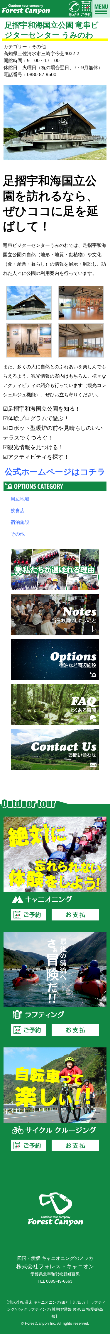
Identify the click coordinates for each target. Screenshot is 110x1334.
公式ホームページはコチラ (55, 471)
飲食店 (18, 510)
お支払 (75, 914)
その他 (18, 533)
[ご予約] (86, 9)
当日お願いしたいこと (55, 614)
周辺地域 (20, 498)
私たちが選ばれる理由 (55, 569)
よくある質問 (55, 704)
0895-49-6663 (59, 1281)
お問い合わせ (55, 749)
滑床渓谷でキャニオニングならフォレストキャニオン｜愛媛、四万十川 (25, 9)
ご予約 (28, 914)
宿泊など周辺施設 (55, 659)
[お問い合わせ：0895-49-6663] (74, 9)
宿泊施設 (20, 522)
